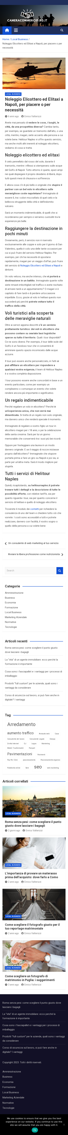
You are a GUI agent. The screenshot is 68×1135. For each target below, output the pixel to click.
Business (10, 597)
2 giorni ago (14, 830)
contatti (34, 509)
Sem (27, 768)
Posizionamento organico (50, 760)
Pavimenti (41, 755)
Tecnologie (11, 627)
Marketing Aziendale (16, 617)
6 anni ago (13, 116)
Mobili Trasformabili (15, 748)
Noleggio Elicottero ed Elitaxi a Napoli (40, 265)
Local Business (13, 94)
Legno (34, 744)
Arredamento (21, 724)
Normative (10, 622)
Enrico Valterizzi (32, 116)
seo (38, 767)
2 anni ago (13, 882)
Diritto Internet (13, 744)
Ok (34, 1130)
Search (59, 570)
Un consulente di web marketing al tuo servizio (33, 543)
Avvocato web (44, 734)
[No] (64, 1124)
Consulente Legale (37, 739)
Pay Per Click (12, 760)
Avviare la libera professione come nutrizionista (34, 554)
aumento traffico (20, 733)
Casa (57, 734)
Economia (10, 602)
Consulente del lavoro (15, 739)
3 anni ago (13, 984)
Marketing (46, 744)
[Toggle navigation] (16, 30)
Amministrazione (14, 592)
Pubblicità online (13, 768)
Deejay (52, 739)
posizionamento (29, 760)
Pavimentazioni (19, 754)
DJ (25, 744)
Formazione (11, 607)
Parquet (32, 748)
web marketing (53, 768)
